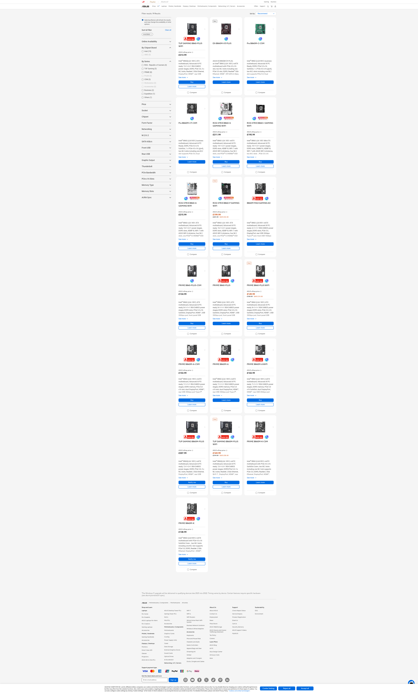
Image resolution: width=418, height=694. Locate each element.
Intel (143, 51)
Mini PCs (167, 620)
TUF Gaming (146, 68)
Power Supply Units (170, 640)
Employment (214, 617)
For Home (145, 614)
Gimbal (189, 655)
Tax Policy (213, 635)
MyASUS (235, 633)
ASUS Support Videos (239, 630)
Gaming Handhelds (148, 637)
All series (185, 603)
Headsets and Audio (193, 642)
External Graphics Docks (172, 650)
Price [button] (144, 104)
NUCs (166, 617)
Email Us (235, 620)
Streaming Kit (191, 652)
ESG (256, 611)
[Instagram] (185, 680)
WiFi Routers (191, 617)
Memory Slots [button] (148, 191)
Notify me (192, 482)
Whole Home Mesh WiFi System (194, 621)
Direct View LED (147, 650)
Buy (191, 82)
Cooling (166, 637)
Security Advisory (238, 627)
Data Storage (168, 647)
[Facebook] (199, 680)
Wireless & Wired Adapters (195, 629)
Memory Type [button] (148, 185)
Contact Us (213, 614)
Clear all (168, 30)
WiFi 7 (189, 611)
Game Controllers (192, 645)
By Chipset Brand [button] (149, 48)
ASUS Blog (213, 645)
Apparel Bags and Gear (194, 648)
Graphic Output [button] (148, 160)
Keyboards (190, 635)
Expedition (146, 93)
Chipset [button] (145, 117)
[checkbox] (192, 93)
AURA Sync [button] (147, 197)
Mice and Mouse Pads (194, 639)
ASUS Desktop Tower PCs (172, 611)
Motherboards (169, 630)
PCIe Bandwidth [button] (149, 172)
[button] (266, 2)
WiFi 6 (189, 614)
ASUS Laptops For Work (150, 620)
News (211, 620)
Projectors (145, 657)
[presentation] (273, 13)
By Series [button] (146, 61)
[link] (145, 6)
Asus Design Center (216, 652)
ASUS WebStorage (216, 627)
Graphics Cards (169, 633)
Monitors (145, 647)
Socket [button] (145, 110)
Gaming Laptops (147, 627)
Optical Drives (169, 656)
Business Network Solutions (196, 625)
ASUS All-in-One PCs (148, 660)
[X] (206, 680)
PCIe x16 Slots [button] (148, 179)
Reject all (286, 688)
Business (145, 90)
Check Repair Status (239, 611)
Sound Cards (168, 653)
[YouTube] (192, 680)
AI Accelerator (169, 660)
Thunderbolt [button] (147, 166)
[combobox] (266, 13)
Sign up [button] (173, 680)
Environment (259, 614)
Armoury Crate (214, 655)
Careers (212, 638)
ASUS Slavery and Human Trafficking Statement (218, 631)
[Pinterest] (220, 680)
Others (144, 97)
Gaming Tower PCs (170, 614)
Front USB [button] (146, 148)
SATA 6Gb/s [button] (147, 141)
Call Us (234, 624)
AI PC (211, 648)
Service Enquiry (237, 614)
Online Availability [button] (149, 41)
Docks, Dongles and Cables (195, 661)
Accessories (145, 630)
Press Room (213, 624)
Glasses (144, 653)
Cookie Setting (268, 688)
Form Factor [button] (147, 123)
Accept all (305, 688)
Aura (211, 658)
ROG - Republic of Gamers (152, 64)
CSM (143, 79)
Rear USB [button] (146, 154)
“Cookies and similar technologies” (239, 691)
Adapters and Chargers (194, 658)
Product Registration (239, 617)
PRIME (144, 72)
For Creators (146, 624)
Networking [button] (147, 129)
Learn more (192, 86)
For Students (146, 617)
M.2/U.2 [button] (145, 135)
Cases (166, 643)
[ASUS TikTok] (213, 680)
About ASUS (214, 611)
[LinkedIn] (227, 680)
